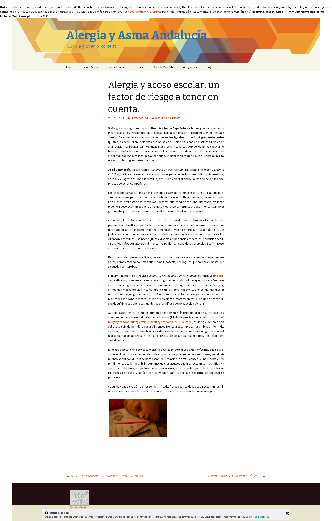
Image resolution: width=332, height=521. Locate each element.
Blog (208, 67)
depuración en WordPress (144, 11)
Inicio (69, 67)
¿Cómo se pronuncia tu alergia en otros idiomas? (105, 475)
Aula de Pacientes (164, 67)
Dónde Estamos (117, 67)
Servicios (140, 67)
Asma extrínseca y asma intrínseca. (237, 475)
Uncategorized (139, 118)
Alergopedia (190, 67)
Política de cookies (257, 516)
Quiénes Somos (90, 67)
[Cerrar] (287, 513)
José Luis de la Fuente (167, 118)
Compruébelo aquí (78, 507)
